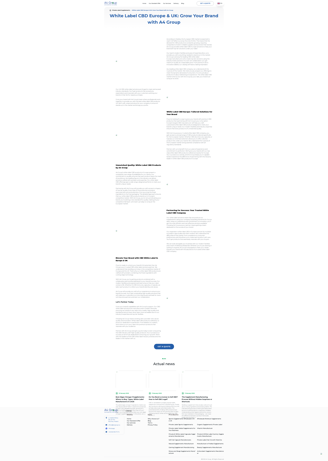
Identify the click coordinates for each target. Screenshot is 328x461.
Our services (131, 423)
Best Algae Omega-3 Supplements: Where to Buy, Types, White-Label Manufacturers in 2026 (130, 399)
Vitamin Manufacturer (205, 428)
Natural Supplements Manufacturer (181, 444)
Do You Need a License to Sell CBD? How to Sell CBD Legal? (163, 398)
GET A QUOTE (205, 3)
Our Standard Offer (154, 3)
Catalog (128, 411)
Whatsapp (112, 428)
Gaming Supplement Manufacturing (181, 447)
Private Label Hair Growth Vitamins (209, 440)
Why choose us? (153, 419)
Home (144, 3)
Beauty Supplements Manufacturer (209, 447)
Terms (150, 423)
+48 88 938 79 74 (113, 432)
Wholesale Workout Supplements (209, 419)
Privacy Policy (153, 425)
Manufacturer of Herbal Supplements (210, 444)
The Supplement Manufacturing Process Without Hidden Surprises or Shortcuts (197, 399)
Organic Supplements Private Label (209, 424)
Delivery (176, 3)
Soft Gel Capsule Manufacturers (180, 440)
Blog (182, 3)
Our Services (167, 3)
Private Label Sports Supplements (181, 424)
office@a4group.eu (114, 425)
